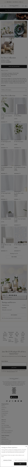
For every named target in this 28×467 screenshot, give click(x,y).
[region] (14, 456)
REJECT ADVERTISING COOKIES (21, 460)
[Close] (26, 446)
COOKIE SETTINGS (7, 460)
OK (20, 463)
